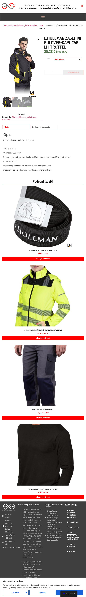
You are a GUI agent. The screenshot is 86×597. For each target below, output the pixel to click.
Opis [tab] (7, 127)
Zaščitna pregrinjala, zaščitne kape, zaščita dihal (73, 535)
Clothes (13, 25)
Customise (15, 593)
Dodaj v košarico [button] (43, 259)
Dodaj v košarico (73, 72)
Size (48, 59)
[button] (43, 17)
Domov (6, 25)
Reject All (42, 593)
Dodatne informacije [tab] (41, 127)
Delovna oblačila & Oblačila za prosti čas (71, 513)
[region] (43, 587)
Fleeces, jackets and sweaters (30, 25)
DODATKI (71, 552)
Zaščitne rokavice (71, 545)
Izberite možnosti (43, 338)
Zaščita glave (73, 527)
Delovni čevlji (72, 522)
